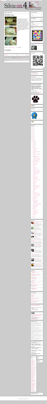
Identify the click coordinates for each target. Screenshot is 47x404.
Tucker (33, 282)
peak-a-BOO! (34, 169)
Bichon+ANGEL (35, 164)
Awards (32, 359)
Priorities (35, 249)
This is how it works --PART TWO (37, 203)
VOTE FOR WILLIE (35, 148)
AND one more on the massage (36, 194)
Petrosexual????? (35, 213)
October (34, 143)
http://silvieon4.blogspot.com (38, 314)
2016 (32, 130)
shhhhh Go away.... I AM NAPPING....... (37, 236)
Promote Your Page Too (40, 358)
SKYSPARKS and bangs (36, 212)
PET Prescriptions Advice (33, 365)
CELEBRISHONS (35, 178)
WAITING (34, 155)
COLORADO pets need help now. (36, 254)
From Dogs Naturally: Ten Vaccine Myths (33, 390)
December (34, 141)
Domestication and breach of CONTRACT (36, 156)
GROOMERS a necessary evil (36, 172)
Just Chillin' (34, 183)
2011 (32, 136)
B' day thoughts (34, 150)
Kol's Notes (33, 280)
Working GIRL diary (35, 197)
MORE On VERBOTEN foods (36, 170)
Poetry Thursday (34, 275)
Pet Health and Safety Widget (35, 305)
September (34, 144)
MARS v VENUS (35, 176)
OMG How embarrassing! (36, 160)
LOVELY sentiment (35, 163)
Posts (33, 14)
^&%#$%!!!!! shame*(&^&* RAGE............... (36, 188)
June (33, 216)
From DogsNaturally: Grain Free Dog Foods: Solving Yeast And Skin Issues (33, 380)
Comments (33, 15)
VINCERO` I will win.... (36, 186)
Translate (37, 25)
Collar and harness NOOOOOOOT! (35, 201)
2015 (32, 131)
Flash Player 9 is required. (34, 309)
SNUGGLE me (34, 196)
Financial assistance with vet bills (33, 372)
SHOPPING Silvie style (35, 205)
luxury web (32, 299)
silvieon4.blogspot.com (38, 317)
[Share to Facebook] (20, 47)
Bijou (33, 190)
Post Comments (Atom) (18, 57)
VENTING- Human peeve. (36, 200)
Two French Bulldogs (34, 285)
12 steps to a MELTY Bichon (36, 195)
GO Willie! (34, 149)
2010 (32, 137)
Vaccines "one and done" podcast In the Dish (33, 369)
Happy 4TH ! (34, 207)
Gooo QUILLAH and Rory (36, 171)
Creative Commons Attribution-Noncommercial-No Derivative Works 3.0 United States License (36, 316)
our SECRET (34, 189)
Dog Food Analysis (33, 367)
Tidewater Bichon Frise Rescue (35, 298)
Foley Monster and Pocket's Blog (36, 274)
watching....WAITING (35, 168)
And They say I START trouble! (36, 158)
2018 (32, 128)
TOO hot (34, 165)
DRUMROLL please (35, 206)
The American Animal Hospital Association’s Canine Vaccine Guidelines (33, 362)
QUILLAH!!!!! (34, 214)
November (34, 142)
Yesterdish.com (33, 295)
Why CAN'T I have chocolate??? (36, 179)
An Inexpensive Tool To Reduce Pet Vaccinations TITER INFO (33, 384)
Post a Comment (7, 51)
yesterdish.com (34, 288)
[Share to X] (19, 47)
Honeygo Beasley (34, 277)
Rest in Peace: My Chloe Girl (35, 272)
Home (32, 358)
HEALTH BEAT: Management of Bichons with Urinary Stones (36, 240)
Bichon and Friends (33, 302)
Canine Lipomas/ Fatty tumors (33, 387)
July (33, 147)
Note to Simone (34, 211)
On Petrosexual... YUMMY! (36, 193)
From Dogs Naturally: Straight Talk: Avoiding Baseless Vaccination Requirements (33, 375)
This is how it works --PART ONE (37, 204)
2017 (32, 129)
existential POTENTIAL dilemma (37, 185)
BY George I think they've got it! (36, 151)
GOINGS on (34, 152)
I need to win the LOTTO (36, 210)
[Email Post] (16, 47)
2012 (32, 135)
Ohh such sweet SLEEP (35, 177)
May (33, 217)
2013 (32, 134)
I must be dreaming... (36, 258)
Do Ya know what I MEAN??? (36, 159)
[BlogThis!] (18, 47)
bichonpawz (33, 271)
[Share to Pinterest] (20, 47)
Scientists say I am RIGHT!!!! (37, 244)
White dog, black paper (34, 278)
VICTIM (34, 184)
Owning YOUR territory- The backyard (36, 162)
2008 (32, 140)
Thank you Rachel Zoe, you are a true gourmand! (38, 222)
